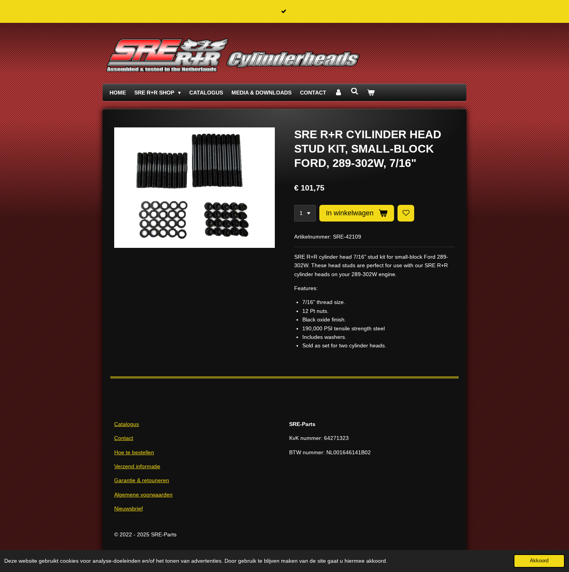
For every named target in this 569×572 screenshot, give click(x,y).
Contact (123, 438)
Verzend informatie (137, 466)
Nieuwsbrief (128, 508)
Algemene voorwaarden (143, 494)
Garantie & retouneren (141, 480)
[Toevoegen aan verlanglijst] (406, 213)
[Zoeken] (354, 91)
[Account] (339, 92)
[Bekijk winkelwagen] (371, 92)
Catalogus (126, 424)
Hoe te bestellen (134, 452)
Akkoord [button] (539, 560)
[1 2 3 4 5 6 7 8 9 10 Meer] (305, 213)
